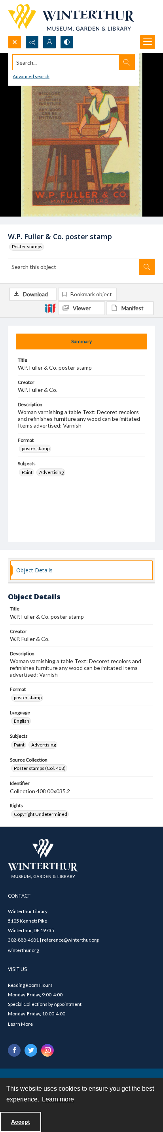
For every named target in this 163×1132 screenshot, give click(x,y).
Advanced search (31, 76)
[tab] (81, 341)
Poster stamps (27, 246)
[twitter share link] (31, 1050)
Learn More (20, 1024)
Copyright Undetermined (40, 814)
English (21, 721)
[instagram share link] (47, 1050)
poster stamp (35, 448)
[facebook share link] (14, 1050)
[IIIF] (50, 308)
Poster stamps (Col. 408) (40, 768)
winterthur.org (23, 950)
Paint (27, 472)
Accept (20, 1122)
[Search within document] (147, 267)
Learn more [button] (58, 1099)
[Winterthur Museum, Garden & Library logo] (71, 17)
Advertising (51, 472)
